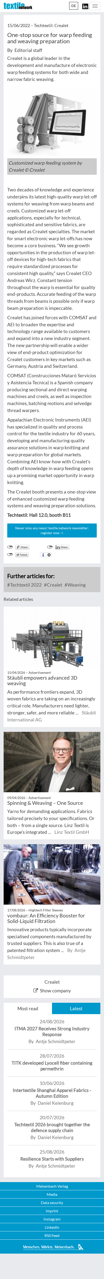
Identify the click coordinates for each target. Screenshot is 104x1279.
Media (52, 1194)
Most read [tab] (27, 1008)
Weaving (76, 585)
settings (49, 554)
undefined (50, 547)
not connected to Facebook (10, 547)
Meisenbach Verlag (52, 1186)
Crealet (54, 585)
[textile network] (18, 5)
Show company (55, 990)
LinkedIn (52, 1227)
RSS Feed (52, 1235)
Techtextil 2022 (25, 585)
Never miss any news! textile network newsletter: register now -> (52, 530)
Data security (52, 1202)
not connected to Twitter (10, 554)
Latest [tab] (76, 1008)
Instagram (52, 1219)
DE (73, 6)
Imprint (52, 1210)
